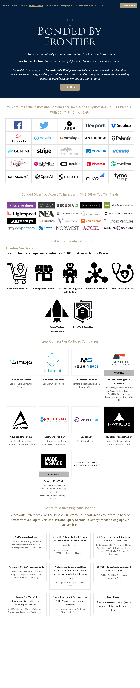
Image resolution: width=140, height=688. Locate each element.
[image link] (21, 362)
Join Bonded (128, 5)
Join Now (70, 87)
